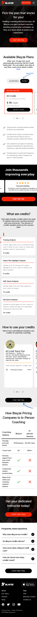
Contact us (27, 600)
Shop (3, 600)
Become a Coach (29, 597)
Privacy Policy (6, 610)
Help (24, 591)
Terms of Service (16, 610)
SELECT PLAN (18, 110)
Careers (4, 597)
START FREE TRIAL (18, 40)
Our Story (5, 594)
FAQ (24, 594)
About (4, 591)
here (18, 69)
